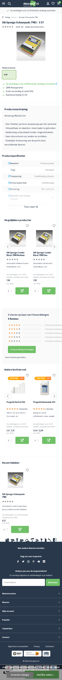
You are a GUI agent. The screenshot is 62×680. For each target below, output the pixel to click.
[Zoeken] (9, 3)
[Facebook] (18, 561)
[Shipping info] (57, 83)
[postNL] (33, 653)
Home (13, 17)
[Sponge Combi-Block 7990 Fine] (44, 238)
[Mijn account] (48, 3)
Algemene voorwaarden (18, 646)
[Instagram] (28, 561)
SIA (22, 27)
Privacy (37, 646)
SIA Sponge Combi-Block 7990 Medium (15, 253)
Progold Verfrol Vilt (15, 402)
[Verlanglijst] (53, 3)
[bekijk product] (22, 290)
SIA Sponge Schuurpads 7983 (13, 495)
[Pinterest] (33, 561)
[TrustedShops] (17, 653)
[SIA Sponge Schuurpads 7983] (15, 480)
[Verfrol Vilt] (17, 388)
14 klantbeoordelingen (24, 409)
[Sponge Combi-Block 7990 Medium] (17, 238)
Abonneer (53, 582)
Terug (7, 17)
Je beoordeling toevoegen (22, 349)
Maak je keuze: (9, 68)
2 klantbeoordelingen (50, 409)
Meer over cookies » (45, 675)
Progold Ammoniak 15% (44, 402)
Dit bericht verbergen (20, 675)
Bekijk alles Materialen (34, 27)
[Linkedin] (44, 561)
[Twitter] (23, 561)
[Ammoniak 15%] (44, 388)
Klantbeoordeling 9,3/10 (16, 95)
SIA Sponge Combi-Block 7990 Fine (42, 253)
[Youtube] (39, 561)
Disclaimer (49, 646)
